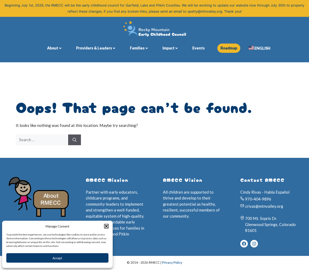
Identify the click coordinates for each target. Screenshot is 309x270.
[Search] (74, 139)
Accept (57, 258)
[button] (106, 226)
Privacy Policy (172, 262)
